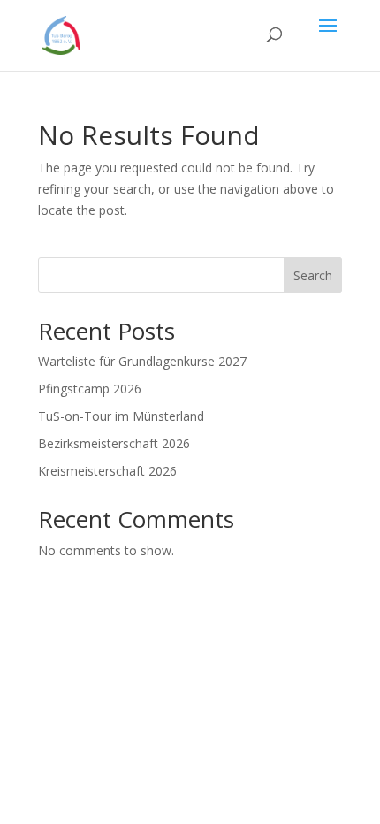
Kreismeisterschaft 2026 (107, 470)
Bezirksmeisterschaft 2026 (114, 443)
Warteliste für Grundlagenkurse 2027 (142, 361)
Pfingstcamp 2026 (89, 388)
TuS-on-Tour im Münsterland (121, 416)
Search (312, 275)
